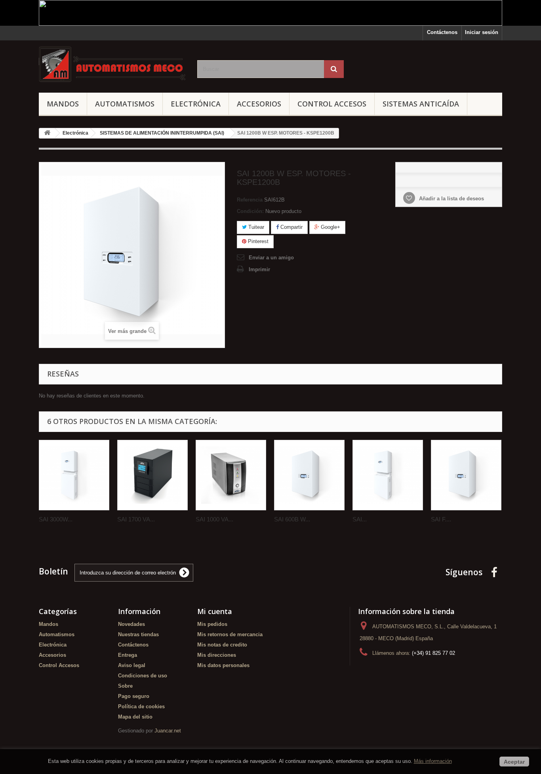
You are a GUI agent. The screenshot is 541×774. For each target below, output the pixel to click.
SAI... (359, 519)
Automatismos (124, 103)
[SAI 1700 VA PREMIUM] (152, 475)
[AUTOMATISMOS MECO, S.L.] (112, 64)
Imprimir (259, 269)
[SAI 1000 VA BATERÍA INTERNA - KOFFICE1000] (231, 475)
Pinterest (257, 241)
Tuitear (255, 227)
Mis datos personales (223, 665)
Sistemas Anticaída (421, 103)
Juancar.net (167, 731)
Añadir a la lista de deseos (450, 199)
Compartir (291, 227)
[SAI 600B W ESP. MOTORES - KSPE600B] (309, 475)
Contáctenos (442, 32)
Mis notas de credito (222, 645)
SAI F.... (441, 519)
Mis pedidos (212, 624)
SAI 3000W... (55, 519)
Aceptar (514, 762)
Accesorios (259, 103)
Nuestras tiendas (138, 634)
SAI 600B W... (292, 519)
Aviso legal (131, 665)
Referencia (250, 200)
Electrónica (196, 103)
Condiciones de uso (142, 676)
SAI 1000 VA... (214, 519)
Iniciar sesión (481, 32)
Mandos (63, 103)
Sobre (125, 686)
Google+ (329, 227)
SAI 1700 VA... (136, 519)
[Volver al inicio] (47, 133)
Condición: (250, 211)
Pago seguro (133, 696)
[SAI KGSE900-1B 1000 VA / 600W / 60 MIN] (387, 475)
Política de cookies (141, 706)
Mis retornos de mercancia (230, 634)
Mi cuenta (214, 611)
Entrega (127, 655)
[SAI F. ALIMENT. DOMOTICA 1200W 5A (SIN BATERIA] (466, 475)
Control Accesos (331, 103)
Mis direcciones (216, 655)
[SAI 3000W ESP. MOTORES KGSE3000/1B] (74, 475)
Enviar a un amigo (271, 258)
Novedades (131, 624)
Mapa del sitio (135, 717)
